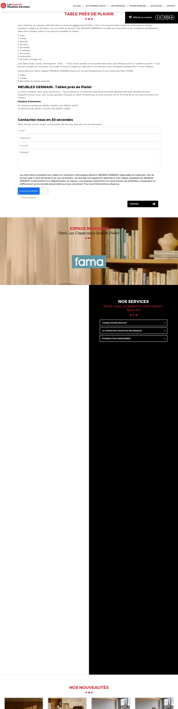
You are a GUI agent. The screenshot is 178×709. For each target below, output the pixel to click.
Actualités (156, 6)
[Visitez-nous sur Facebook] (157, 17)
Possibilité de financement (116, 338)
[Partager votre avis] (167, 17)
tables (76, 25)
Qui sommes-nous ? (96, 6)
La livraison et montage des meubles (122, 331)
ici (118, 183)
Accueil (77, 6)
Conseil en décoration (114, 323)
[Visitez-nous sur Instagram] (162, 17)
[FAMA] (89, 261)
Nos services (118, 6)
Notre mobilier (138, 6)
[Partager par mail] (171, 17)
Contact (170, 6)
